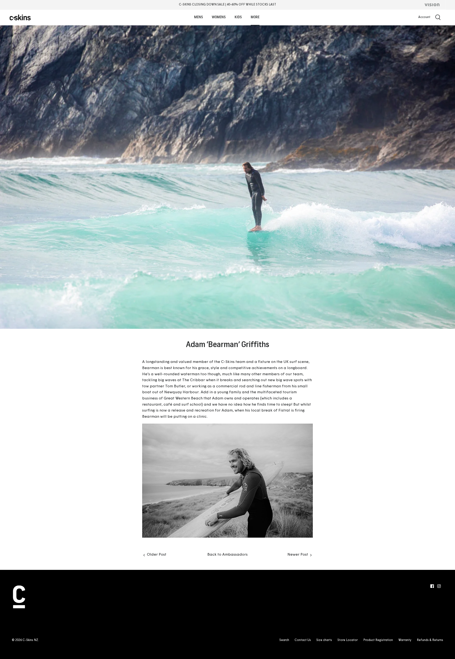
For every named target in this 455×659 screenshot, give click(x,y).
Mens (198, 17)
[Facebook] (432, 586)
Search (284, 640)
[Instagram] (439, 586)
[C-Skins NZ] (20, 17)
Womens (219, 17)
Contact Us (303, 640)
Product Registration (378, 640)
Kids (238, 17)
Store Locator (347, 640)
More (255, 17)
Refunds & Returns (430, 640)
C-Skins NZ (30, 640)
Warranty (404, 640)
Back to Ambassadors (227, 555)
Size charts (324, 640)
